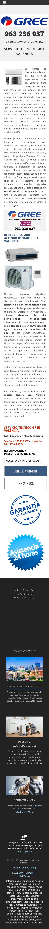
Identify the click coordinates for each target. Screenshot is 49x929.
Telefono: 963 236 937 (16, 441)
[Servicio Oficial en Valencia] (24, 794)
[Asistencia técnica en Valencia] (24, 680)
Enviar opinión (24, 851)
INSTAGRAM (24, 875)
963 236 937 (24, 36)
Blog (33, 867)
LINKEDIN (30, 872)
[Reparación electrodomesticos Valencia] (24, 736)
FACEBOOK (17, 872)
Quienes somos (21, 867)
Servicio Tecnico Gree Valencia (22, 428)
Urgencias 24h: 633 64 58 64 (23, 443)
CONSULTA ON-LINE (25, 471)
